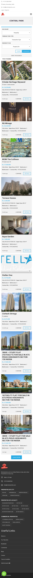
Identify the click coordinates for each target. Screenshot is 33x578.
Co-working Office (7, 519)
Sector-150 (25, 508)
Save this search (16, 55)
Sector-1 (19, 503)
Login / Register (5, 10)
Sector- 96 (24, 505)
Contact (3, 555)
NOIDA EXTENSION (14, 495)
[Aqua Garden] (16, 225)
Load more (16, 457)
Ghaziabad (12, 492)
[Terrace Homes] (16, 186)
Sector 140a (19, 511)
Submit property (5, 563)
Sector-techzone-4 (7, 511)
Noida (4, 495)
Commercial (4, 547)
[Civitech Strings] (16, 302)
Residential (3, 543)
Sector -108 (15, 508)
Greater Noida (23, 492)
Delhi (4, 492)
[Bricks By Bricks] (2, 14)
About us (3, 536)
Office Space (6, 522)
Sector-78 (15, 505)
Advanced (26, 51)
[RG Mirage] (16, 111)
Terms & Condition (5, 559)
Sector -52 (5, 505)
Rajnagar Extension (8, 503)
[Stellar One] (16, 263)
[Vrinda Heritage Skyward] (16, 70)
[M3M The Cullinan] (16, 147)
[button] (16, 33)
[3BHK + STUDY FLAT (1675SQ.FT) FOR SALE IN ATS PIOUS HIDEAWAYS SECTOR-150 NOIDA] (16, 340)
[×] (4, 573)
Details (27, 98)
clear (18, 51)
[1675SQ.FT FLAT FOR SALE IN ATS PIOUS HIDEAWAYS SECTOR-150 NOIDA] (16, 383)
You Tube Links (4, 540)
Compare (18, 98)
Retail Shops (16, 522)
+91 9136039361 (7, 1)
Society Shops (6, 525)
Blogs (2, 551)
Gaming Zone (19, 519)
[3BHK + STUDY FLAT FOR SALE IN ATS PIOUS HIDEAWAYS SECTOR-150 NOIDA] (16, 424)
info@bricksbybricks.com (9, 7)
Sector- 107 (5, 508)
